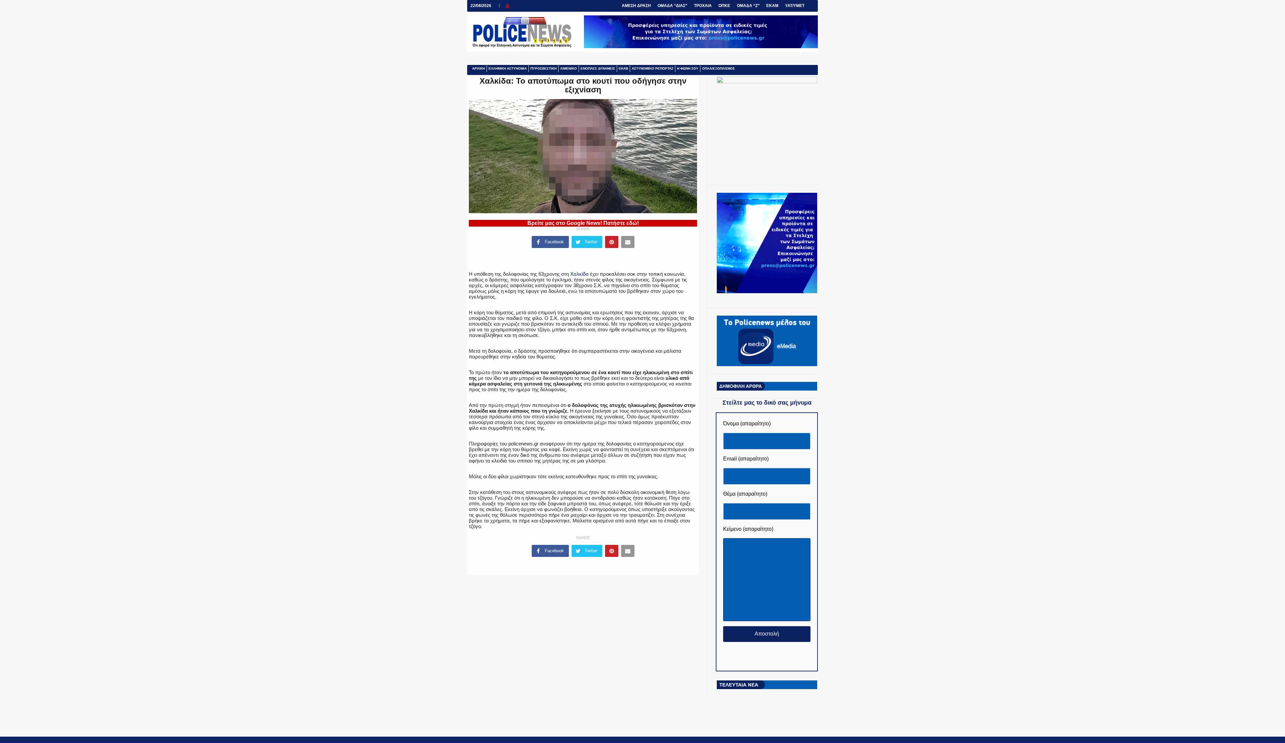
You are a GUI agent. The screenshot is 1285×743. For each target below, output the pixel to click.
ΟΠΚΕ (724, 5)
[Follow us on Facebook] (502, 6)
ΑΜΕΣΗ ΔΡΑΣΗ (636, 5)
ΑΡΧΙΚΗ (478, 68)
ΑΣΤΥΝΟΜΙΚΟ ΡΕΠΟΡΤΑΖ (652, 68)
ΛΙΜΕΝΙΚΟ (568, 68)
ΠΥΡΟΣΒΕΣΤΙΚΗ (543, 68)
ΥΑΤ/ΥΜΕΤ (794, 5)
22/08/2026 (480, 5)
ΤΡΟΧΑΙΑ (703, 5)
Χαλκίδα (579, 274)
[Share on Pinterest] (611, 242)
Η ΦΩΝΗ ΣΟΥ (687, 68)
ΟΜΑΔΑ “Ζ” (748, 5)
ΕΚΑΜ (772, 5)
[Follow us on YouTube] (507, 6)
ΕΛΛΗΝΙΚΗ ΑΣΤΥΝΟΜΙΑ (508, 68)
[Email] (627, 242)
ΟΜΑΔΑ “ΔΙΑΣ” (672, 5)
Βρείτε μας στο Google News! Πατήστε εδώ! (583, 223)
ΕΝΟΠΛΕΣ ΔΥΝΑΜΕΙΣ (598, 68)
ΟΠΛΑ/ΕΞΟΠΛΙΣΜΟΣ (718, 68)
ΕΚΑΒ (623, 68)
